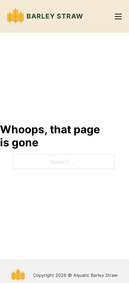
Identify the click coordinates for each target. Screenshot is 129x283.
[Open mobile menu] (118, 16)
